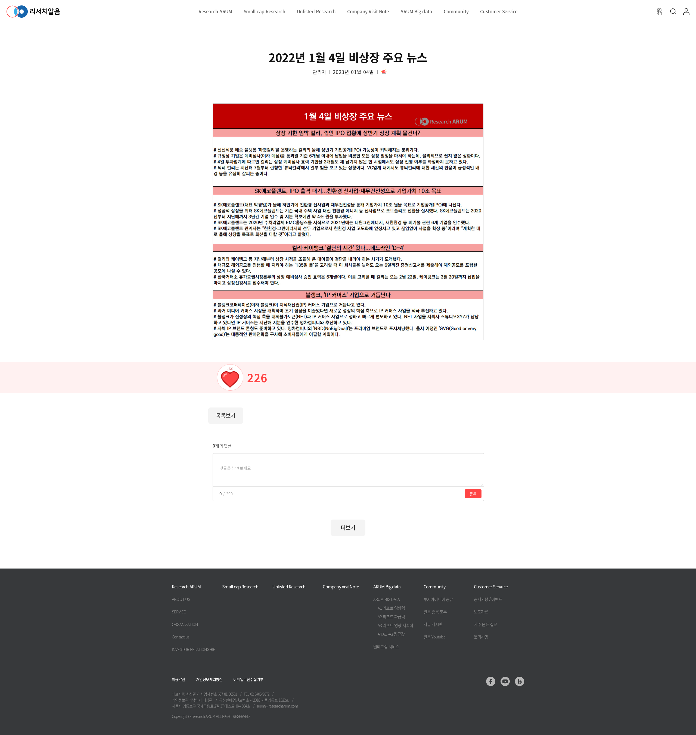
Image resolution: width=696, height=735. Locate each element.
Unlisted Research (288, 586)
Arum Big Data (386, 599)
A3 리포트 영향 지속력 (395, 625)
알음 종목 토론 (435, 611)
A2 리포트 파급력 (391, 616)
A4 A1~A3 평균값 (391, 634)
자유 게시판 (433, 624)
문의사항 (481, 637)
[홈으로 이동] (33, 11)
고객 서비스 (499, 12)
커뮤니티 (456, 12)
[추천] (230, 377)
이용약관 (178, 679)
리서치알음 (215, 12)
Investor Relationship (193, 649)
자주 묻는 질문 (485, 624)
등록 (473, 493)
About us (181, 599)
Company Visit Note (341, 586)
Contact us (180, 637)
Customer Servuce (491, 586)
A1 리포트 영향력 (391, 608)
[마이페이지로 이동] (686, 11)
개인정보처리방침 (209, 679)
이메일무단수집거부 (248, 679)
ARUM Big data (387, 586)
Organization (185, 624)
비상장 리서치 (316, 12)
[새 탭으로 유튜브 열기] (505, 681)
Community (435, 586)
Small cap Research (240, 586)
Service (179, 611)
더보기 (348, 528)
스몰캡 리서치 (264, 12)
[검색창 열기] (673, 11)
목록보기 (225, 415)
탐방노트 (368, 12)
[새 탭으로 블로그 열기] (519, 681)
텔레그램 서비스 (386, 646)
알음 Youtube (434, 637)
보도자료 (481, 611)
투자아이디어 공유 (438, 599)
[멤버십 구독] (659, 11)
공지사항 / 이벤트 (488, 599)
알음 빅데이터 (416, 12)
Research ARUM (186, 586)
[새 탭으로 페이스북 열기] (490, 681)
